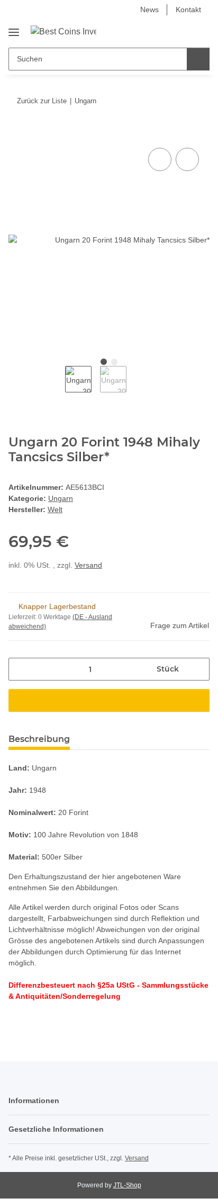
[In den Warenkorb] (16, 133)
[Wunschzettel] (184, 31)
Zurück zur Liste (42, 101)
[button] (168, 31)
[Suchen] (198, 59)
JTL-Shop (127, 1185)
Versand (88, 565)
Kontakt (188, 9)
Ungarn (60, 498)
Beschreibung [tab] (39, 739)
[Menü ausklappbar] (13, 28)
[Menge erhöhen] (197, 669)
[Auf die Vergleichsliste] (159, 159)
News (149, 9)
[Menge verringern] (20, 669)
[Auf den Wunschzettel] (187, 159)
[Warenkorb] (201, 31)
